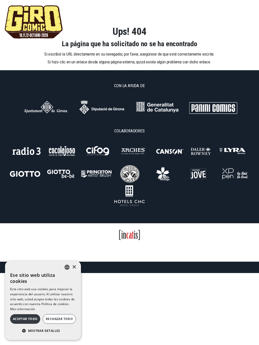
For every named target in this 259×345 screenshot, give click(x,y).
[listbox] (67, 267)
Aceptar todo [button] (25, 319)
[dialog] (43, 300)
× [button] (74, 267)
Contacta (78, 247)
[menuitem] (218, 6)
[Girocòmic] (33, 22)
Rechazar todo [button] (59, 319)
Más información (22, 309)
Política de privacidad (112, 247)
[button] (43, 331)
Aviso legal (148, 247)
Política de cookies (182, 247)
